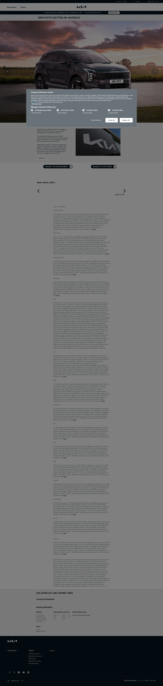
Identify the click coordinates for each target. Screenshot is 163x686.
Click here (34, 102)
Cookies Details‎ (36, 113)
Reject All (126, 120)
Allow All (111, 120)
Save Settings (96, 120)
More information (37, 104)
